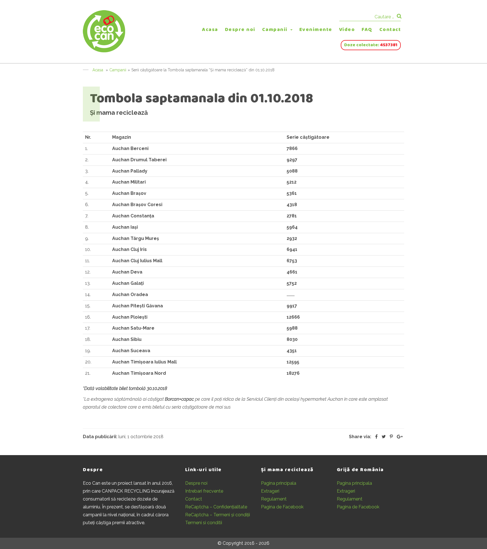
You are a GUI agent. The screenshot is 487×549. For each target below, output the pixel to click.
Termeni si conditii (203, 522)
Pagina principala (278, 483)
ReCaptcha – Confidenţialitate (216, 507)
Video (347, 30)
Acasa (210, 30)
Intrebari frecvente (204, 491)
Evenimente (315, 30)
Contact (390, 30)
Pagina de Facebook (282, 507)
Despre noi (240, 30)
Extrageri (270, 491)
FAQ (367, 30)
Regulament (274, 499)
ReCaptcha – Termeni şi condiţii (217, 514)
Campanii (274, 30)
